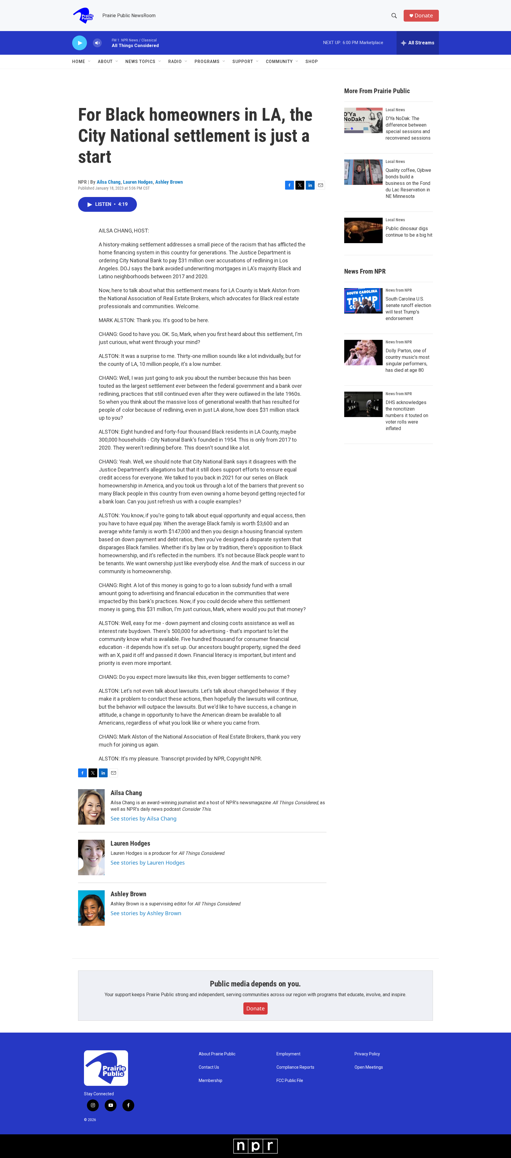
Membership (210, 1080)
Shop (311, 61)
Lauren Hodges (138, 182)
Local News (395, 109)
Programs (207, 61)
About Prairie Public (217, 1054)
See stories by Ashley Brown (146, 913)
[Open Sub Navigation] (89, 61)
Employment (288, 1054)
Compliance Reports (295, 1067)
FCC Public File (289, 1080)
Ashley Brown (169, 182)
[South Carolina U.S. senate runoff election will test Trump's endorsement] (363, 301)
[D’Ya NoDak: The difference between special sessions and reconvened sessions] (363, 120)
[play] (79, 43)
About (105, 61)
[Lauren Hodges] (91, 857)
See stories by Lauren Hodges (148, 862)
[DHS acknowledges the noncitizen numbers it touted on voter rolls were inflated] (363, 404)
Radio (175, 61)
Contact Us (209, 1067)
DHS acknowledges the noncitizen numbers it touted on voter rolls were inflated (407, 415)
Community (279, 61)
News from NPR (399, 290)
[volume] (97, 43)
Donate (424, 15)
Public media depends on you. (255, 983)
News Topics (140, 61)
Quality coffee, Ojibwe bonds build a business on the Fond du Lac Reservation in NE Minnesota (408, 183)
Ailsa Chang (109, 182)
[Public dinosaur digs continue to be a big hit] (363, 230)
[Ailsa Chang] (91, 807)
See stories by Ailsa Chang (144, 818)
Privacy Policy (367, 1054)
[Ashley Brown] (91, 908)
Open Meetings (369, 1067)
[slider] (107, 43)
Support (242, 61)
